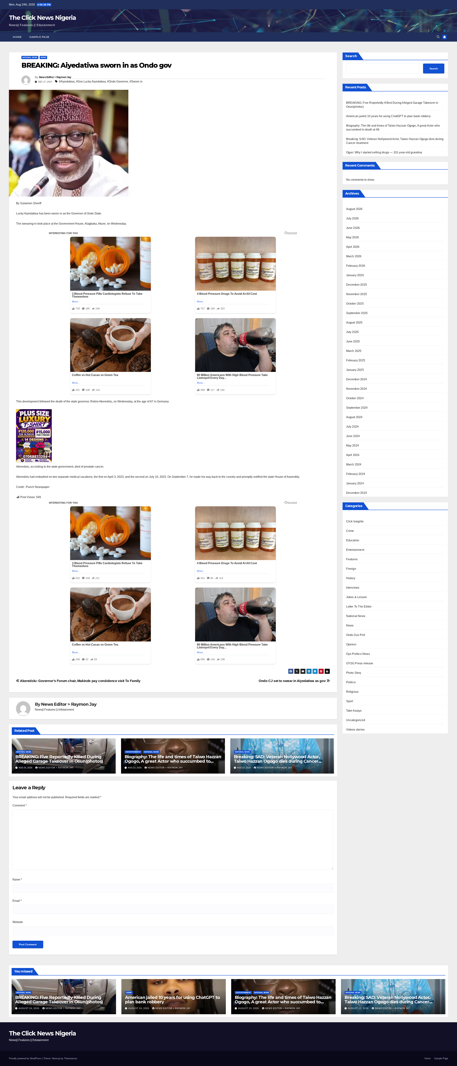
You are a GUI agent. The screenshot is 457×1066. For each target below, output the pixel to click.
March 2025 (353, 350)
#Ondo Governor (117, 81)
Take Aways (354, 710)
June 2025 (353, 341)
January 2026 (355, 275)
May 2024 (352, 445)
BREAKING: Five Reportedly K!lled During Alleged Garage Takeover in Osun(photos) (59, 759)
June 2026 (353, 227)
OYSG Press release (359, 663)
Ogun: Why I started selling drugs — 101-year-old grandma (384, 152)
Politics (351, 682)
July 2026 (352, 218)
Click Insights (355, 521)
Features (352, 559)
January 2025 (355, 369)
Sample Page (39, 37)
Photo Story (353, 672)
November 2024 (356, 388)
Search (351, 56)
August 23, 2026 (249, 1008)
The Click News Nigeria (42, 17)
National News (29, 57)
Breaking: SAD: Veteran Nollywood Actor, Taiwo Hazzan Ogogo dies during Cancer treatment (277, 761)
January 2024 (355, 483)
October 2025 (355, 303)
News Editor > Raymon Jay (55, 77)
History (350, 578)
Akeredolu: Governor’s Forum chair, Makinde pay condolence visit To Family (79, 681)
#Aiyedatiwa (67, 81)
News (43, 57)
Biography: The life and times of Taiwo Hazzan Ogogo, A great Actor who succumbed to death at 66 (173, 761)
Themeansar (70, 1058)
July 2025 (352, 331)
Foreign (351, 568)
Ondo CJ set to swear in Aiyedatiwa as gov (293, 681)
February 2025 (355, 360)
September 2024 (357, 407)
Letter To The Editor (359, 606)
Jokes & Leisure (356, 597)
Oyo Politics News (358, 653)
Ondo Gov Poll (355, 634)
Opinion (351, 644)
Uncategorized (355, 720)
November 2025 (356, 294)
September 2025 (357, 313)
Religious (352, 691)
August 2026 (354, 208)
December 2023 (356, 492)
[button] (438, 36)
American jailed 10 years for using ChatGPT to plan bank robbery (388, 116)
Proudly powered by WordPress (25, 1058)
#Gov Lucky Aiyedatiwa (91, 81)
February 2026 (355, 265)
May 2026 (352, 237)
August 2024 (354, 417)
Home (17, 37)
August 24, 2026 (29, 1008)
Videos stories (355, 729)
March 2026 (353, 256)
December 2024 (356, 379)
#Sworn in (136, 81)
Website (17, 922)
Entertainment (133, 752)
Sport (349, 701)
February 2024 (355, 473)
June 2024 (353, 436)
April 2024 (353, 455)
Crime (350, 530)
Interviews (352, 587)
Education (352, 540)
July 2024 (352, 426)
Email (17, 900)
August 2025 (354, 322)
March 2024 (353, 464)
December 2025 (356, 284)
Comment (19, 805)
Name (17, 879)
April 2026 (353, 246)
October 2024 (355, 398)
